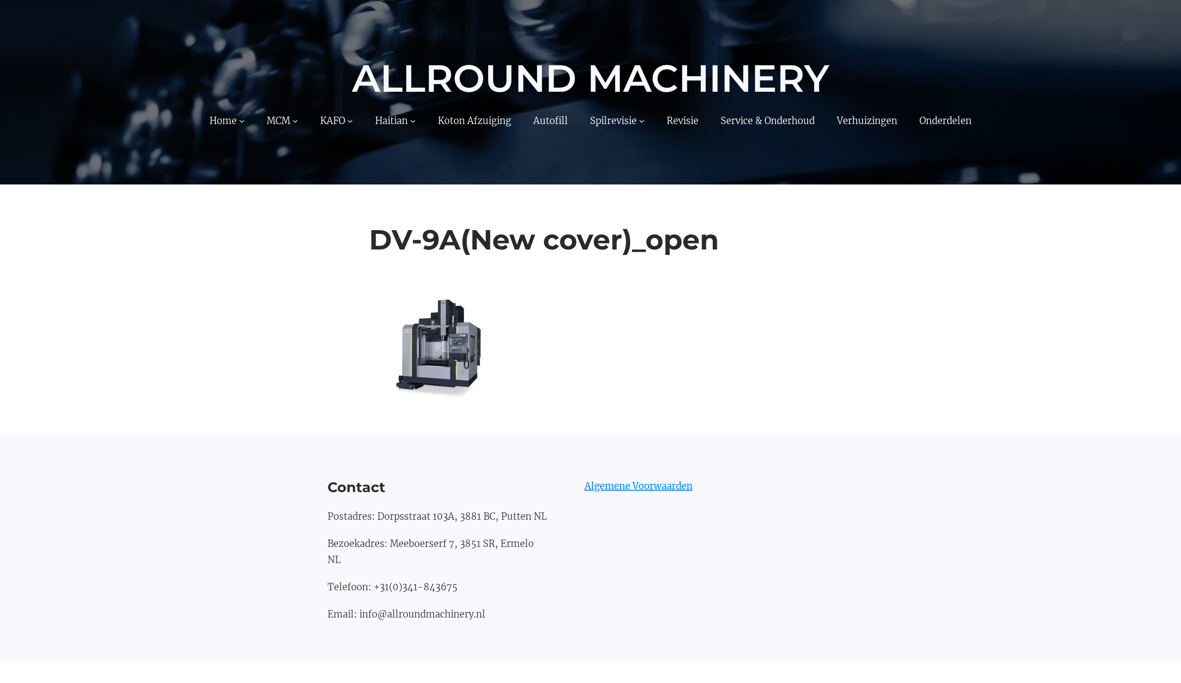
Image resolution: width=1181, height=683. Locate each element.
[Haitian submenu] (413, 120)
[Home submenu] (242, 120)
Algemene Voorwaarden (638, 486)
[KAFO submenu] (350, 120)
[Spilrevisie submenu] (641, 120)
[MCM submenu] (295, 120)
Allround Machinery (590, 78)
